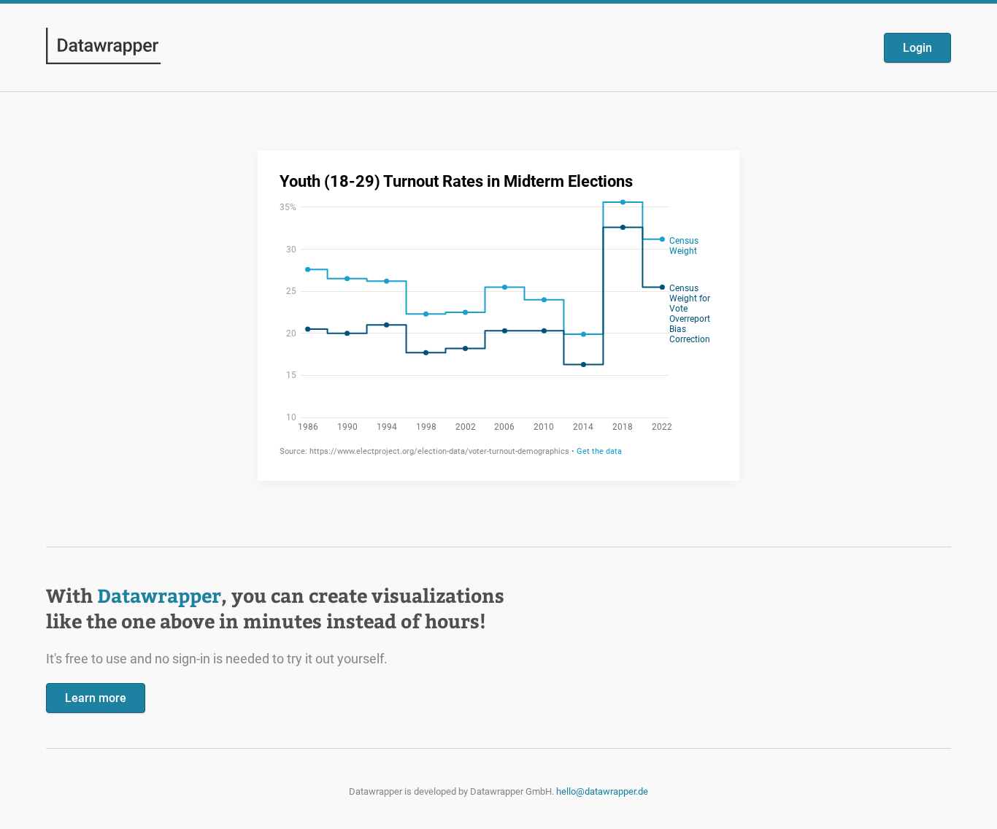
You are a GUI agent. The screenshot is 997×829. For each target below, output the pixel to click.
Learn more (95, 698)
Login (917, 48)
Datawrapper (159, 595)
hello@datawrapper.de (602, 791)
